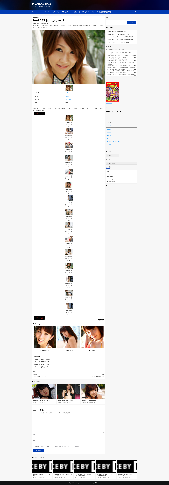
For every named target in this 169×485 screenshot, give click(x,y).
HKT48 (109, 135)
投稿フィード (110, 176)
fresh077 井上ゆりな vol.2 (42, 364)
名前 (34, 434)
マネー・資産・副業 (74, 12)
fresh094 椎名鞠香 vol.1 (42, 362)
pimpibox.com (41, 4)
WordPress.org (111, 181)
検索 (107, 17)
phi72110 (36, 23)
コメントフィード (111, 179)
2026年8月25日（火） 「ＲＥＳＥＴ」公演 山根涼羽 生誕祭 (120, 37)
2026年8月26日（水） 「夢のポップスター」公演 (118, 34)
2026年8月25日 (104, 477)
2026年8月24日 (125, 477)
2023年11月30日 (43, 23)
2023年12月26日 (90, 402)
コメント (36, 416)
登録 (108, 171)
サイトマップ (94, 12)
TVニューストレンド (37, 12)
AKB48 (109, 126)
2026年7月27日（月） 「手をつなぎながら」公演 (118, 65)
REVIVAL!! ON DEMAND (113, 141)
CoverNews (89, 483)
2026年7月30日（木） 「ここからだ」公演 (117, 60)
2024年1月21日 (41, 402)
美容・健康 (65, 12)
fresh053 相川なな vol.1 (65, 401)
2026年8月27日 (62, 477)
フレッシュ (68, 99)
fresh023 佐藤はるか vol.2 (97, 375)
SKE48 (109, 129)
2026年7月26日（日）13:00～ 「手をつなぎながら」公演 (120, 55)
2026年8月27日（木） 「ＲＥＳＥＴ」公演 (116, 31)
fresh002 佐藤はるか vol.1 (39, 375)
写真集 (38, 17)
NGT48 (109, 138)
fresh (35, 17)
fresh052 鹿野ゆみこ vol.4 (41, 401)
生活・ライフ (56, 12)
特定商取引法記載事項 (105, 12)
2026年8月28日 (41, 477)
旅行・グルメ (85, 12)
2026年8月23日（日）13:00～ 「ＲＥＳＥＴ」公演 (118, 42)
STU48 (109, 144)
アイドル (47, 12)
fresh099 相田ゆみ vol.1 (42, 367)
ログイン (109, 173)
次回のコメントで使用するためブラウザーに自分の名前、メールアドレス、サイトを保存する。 (57, 446)
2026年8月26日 (83, 477)
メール (71, 434)
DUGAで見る (39, 113)
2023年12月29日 (66, 402)
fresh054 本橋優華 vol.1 (89, 401)
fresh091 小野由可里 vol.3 (42, 359)
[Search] (136, 12)
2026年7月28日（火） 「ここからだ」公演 (117, 59)
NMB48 (109, 132)
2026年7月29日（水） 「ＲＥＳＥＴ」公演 (117, 57)
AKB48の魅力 (109, 103)
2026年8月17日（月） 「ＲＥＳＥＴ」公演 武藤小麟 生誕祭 (121, 74)
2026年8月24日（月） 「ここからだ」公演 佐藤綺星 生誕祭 (120, 39)
